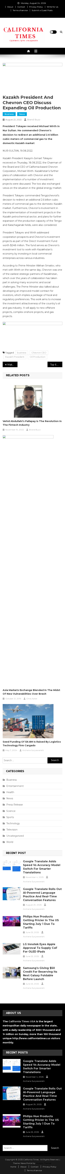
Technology (13, 823)
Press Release (14, 804)
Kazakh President (14, 356)
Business (9, 114)
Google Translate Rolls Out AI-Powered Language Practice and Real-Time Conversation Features (42, 894)
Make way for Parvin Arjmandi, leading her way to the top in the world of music (12, 364)
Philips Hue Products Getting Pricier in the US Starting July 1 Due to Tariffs (41, 922)
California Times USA (21, 1021)
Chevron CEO (39, 352)
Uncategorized (15, 835)
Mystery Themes (44, 1163)
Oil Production (37, 356)
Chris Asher (31, 698)
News (22, 114)
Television (12, 829)
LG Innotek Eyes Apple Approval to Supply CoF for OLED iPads (40, 948)
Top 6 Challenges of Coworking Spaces (56, 364)
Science (11, 811)
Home (13, 1166)
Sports (10, 817)
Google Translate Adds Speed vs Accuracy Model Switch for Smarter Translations (41, 867)
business (21, 352)
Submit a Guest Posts (42, 10)
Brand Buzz (33, 119)
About (10, 7)
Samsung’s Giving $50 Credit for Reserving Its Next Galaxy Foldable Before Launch (40, 973)
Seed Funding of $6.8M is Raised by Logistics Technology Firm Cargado (32, 743)
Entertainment (15, 786)
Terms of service (20, 10)
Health (10, 792)
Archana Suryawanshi (33, 750)
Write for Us (52, 7)
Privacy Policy (36, 7)
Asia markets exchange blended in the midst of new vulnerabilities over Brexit (31, 692)
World (9, 842)
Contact (21, 7)
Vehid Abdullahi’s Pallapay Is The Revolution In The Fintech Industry (32, 423)
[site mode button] (53, 32)
